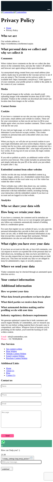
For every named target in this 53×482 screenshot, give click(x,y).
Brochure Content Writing (16, 358)
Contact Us (10, 375)
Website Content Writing (16, 354)
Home (8, 368)
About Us (10, 371)
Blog (8, 373)
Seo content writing (14, 349)
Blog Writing (11, 351)
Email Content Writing (15, 356)
